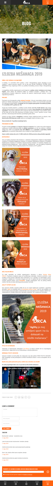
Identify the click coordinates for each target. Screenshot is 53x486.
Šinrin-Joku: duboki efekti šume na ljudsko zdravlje (14, 452)
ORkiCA (27, 129)
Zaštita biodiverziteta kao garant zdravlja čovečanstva (15, 458)
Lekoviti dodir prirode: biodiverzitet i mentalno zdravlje (15, 441)
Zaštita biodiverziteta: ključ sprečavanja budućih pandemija (16, 447)
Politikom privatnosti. (27, 474)
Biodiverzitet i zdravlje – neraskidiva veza (12, 436)
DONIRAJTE (47, 1)
